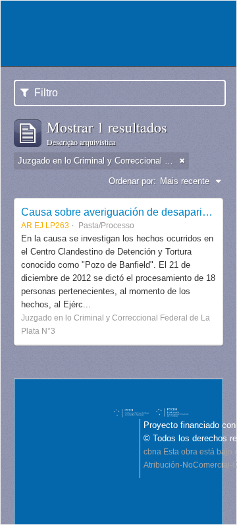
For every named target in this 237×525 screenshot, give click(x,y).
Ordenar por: (132, 181)
